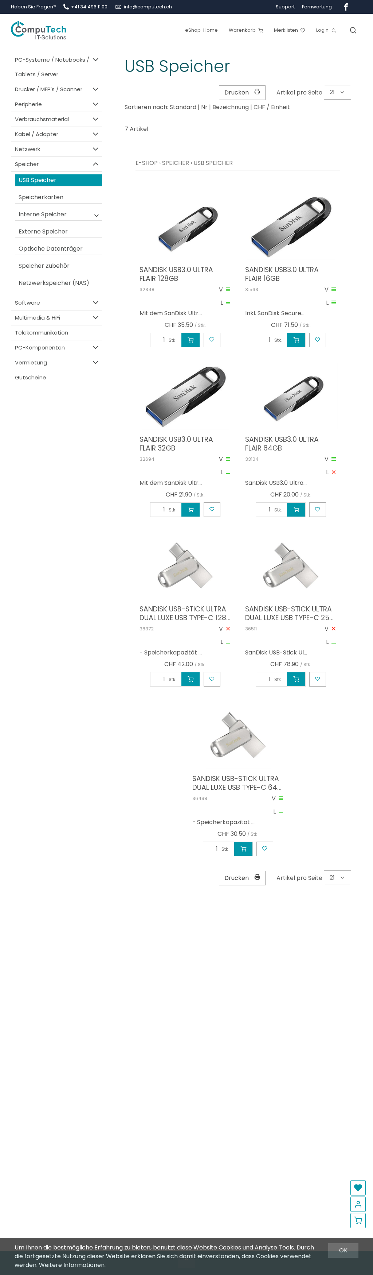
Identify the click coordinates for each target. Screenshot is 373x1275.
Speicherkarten (41, 197)
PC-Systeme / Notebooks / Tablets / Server (52, 67)
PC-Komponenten (40, 347)
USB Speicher (37, 180)
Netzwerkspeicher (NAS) (54, 283)
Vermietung (31, 362)
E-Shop (147, 163)
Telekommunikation (41, 332)
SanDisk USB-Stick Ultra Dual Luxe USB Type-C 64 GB (235, 783)
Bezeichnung (230, 107)
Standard (183, 107)
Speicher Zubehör (44, 266)
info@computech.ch (148, 6)
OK (343, 1250)
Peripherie (28, 104)
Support (285, 6)
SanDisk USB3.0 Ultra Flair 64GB (282, 444)
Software (27, 302)
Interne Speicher (43, 214)
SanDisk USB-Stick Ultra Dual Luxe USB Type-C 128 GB (183, 613)
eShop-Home (201, 30)
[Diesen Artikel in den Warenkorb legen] (190, 340)
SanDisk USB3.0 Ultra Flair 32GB (176, 444)
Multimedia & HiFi (37, 317)
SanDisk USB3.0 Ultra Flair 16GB (282, 274)
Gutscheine (30, 377)
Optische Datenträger (51, 248)
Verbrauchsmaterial (42, 119)
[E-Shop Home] (38, 27)
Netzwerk (27, 149)
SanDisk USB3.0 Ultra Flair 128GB (176, 274)
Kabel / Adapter (36, 134)
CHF (259, 107)
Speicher (27, 164)
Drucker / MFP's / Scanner (48, 89)
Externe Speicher (43, 231)
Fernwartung (317, 6)
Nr (204, 107)
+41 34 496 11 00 (89, 6)
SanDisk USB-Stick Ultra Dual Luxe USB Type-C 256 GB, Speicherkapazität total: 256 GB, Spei (289, 613)
